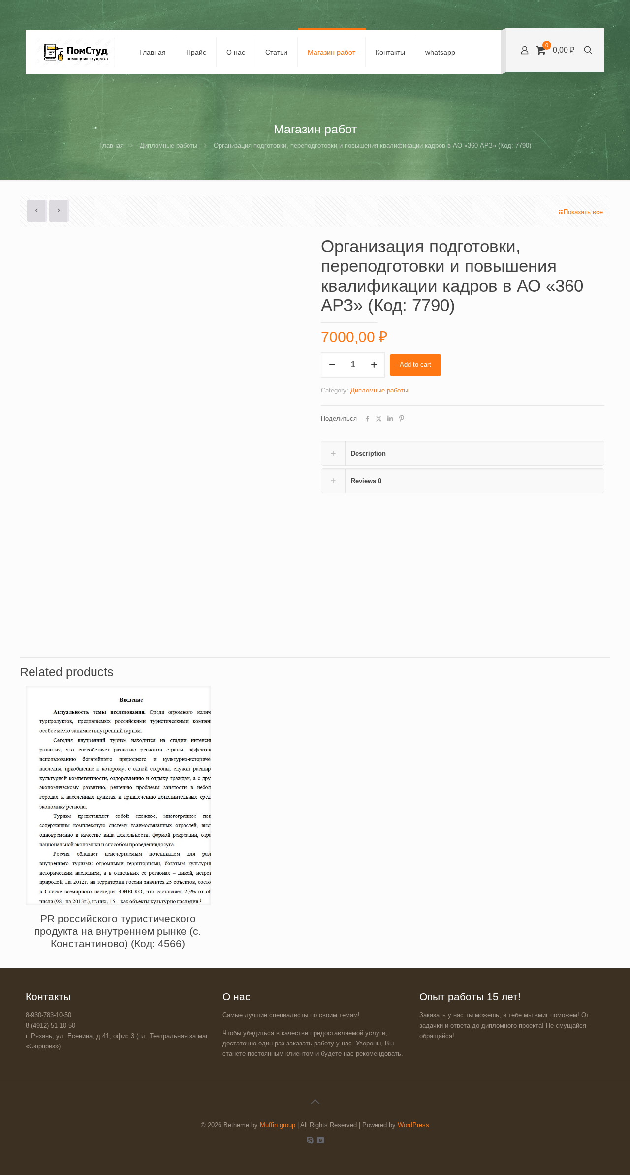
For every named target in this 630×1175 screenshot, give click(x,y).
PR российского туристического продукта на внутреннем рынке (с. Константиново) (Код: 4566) (117, 931)
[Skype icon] (310, 1140)
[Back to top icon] (315, 1101)
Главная (111, 145)
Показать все (583, 212)
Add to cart (415, 364)
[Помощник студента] (75, 52)
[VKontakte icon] (320, 1140)
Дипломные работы (168, 145)
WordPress (413, 1125)
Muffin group (277, 1125)
